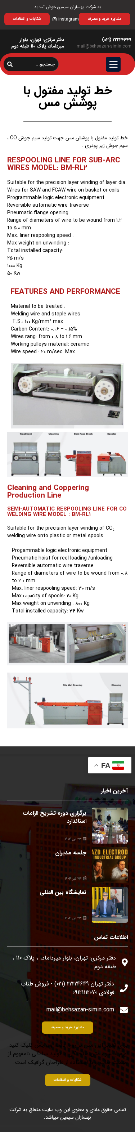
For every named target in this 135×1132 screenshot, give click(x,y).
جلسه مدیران (70, 852)
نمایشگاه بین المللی (63, 892)
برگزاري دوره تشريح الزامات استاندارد (54, 817)
